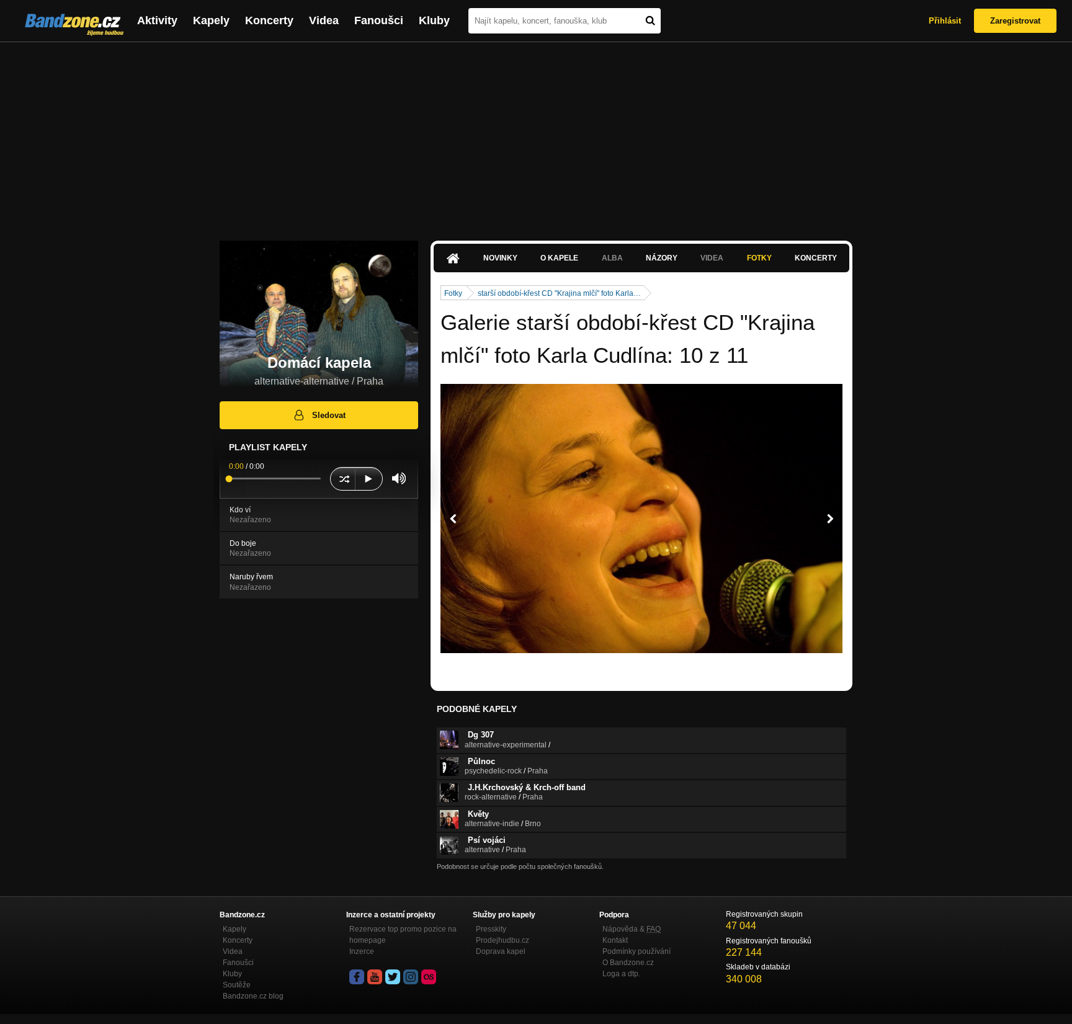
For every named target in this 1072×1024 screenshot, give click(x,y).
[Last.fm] (428, 976)
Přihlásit (945, 20)
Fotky (759, 258)
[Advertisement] (536, 135)
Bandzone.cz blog (253, 996)
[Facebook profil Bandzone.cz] (356, 976)
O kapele (559, 258)
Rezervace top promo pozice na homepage (403, 935)
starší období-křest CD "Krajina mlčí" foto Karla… (559, 293)
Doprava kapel (500, 951)
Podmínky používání (636, 951)
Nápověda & (631, 929)
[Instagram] (410, 976)
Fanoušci (378, 20)
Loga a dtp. (621, 973)
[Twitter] (392, 976)
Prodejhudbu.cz (502, 940)
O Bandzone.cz (628, 962)
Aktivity (157, 20)
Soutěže (237, 985)
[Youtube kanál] (374, 976)
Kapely (211, 20)
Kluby (434, 20)
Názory (661, 258)
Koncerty (269, 20)
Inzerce (361, 951)
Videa (324, 20)
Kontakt (615, 940)
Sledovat (329, 415)
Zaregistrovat (1015, 20)
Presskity (491, 929)
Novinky (500, 258)
